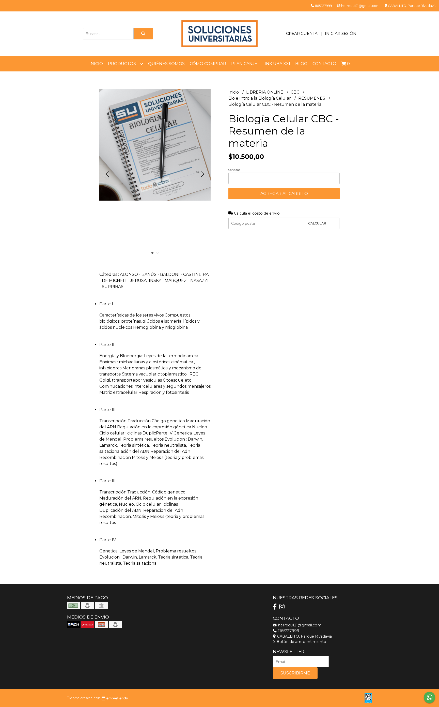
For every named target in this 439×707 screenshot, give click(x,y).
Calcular (317, 223)
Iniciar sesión (340, 33)
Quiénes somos (166, 63)
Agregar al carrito (284, 193)
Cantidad (234, 170)
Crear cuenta (302, 33)
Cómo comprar (208, 63)
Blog (301, 63)
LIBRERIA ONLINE (265, 92)
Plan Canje (244, 63)
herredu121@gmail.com (299, 625)
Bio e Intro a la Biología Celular (260, 98)
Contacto (324, 63)
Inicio (96, 63)
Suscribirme (295, 673)
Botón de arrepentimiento (301, 641)
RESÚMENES (312, 98)
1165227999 (288, 630)
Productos (122, 63)
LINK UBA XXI (276, 63)
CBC (295, 92)
